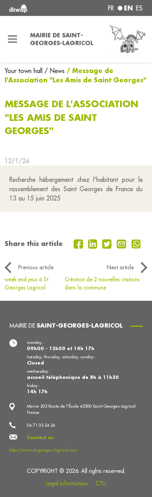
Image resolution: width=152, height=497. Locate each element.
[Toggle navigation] (12, 39)
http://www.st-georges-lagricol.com (43, 450)
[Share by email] (122, 243)
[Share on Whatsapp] (136, 243)
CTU (100, 483)
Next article (120, 267)
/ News (54, 71)
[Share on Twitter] (108, 243)
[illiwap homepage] (34, 8)
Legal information (67, 483)
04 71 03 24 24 (41, 425)
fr (111, 8)
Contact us (40, 437)
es (139, 8)
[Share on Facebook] (79, 243)
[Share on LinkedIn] (94, 243)
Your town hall (24, 71)
